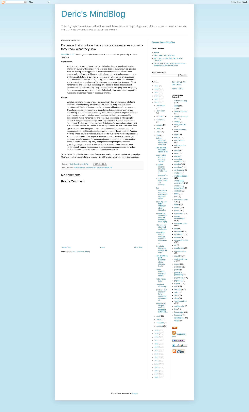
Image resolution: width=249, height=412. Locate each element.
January (159, 326)
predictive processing (178, 274)
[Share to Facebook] (102, 164)
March (159, 319)
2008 (156, 371)
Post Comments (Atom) (81, 252)
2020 (156, 330)
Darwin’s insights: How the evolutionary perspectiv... (162, 170)
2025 (156, 89)
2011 (156, 361)
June (158, 132)
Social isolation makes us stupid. (161, 272)
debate (177, 150)
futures (177, 208)
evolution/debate (103, 167)
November (160, 111)
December (160, 106)
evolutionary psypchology (179, 187)
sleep (176, 298)
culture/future (179, 140)
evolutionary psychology (179, 182)
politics (177, 270)
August (159, 125)
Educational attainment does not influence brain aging (161, 217)
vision (176, 321)
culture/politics (180, 145)
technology (178, 312)
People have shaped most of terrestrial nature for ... (162, 308)
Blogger (135, 393)
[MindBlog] (178, 341)
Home (102, 248)
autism (177, 122)
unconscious (179, 318)
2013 (156, 354)
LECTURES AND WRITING (164, 56)
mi (175, 245)
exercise (177, 191)
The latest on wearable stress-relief (161, 150)
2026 (156, 86)
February (160, 323)
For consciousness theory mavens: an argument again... (161, 193)
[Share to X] (100, 164)
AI (175, 109)
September (160, 120)
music (176, 264)
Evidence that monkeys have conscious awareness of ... (161, 295)
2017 (156, 340)
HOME (156, 53)
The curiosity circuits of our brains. (161, 227)
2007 (156, 374)
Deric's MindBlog (93, 14)
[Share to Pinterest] (105, 164)
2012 (156, 357)
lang (176, 229)
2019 (156, 334)
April (158, 316)
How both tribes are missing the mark (161, 249)
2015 (156, 347)
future (176, 205)
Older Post (138, 248)
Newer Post (66, 248)
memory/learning (181, 240)
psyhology (178, 281)
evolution (178, 173)
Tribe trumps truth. (161, 280)
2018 (156, 337)
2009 (156, 367)
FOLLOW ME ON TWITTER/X (178, 83)
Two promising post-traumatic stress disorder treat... (162, 261)
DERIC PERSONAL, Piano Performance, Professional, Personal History (170, 64)
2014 (156, 351)
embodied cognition (178, 160)
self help (177, 289)
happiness (178, 213)
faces (176, 194)
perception (178, 267)
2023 (156, 96)
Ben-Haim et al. (67, 54)
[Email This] (94, 164)
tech (176, 309)
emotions (178, 167)
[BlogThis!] (97, 164)
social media (179, 306)
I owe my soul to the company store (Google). (161, 206)
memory (177, 237)
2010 (156, 364)
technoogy (178, 315)
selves (176, 292)
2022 (156, 99)
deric (176, 153)
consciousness (91, 167)
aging (176, 106)
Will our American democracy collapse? (161, 141)
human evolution (180, 224)
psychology (178, 278)
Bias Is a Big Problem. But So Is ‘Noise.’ (161, 158)
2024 (156, 93)
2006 (156, 377)
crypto (176, 135)
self (111, 167)
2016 (156, 344)
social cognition (180, 301)
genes (176, 211)
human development (179, 217)
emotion (177, 164)
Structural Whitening (161, 285)
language (178, 231)
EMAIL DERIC (177, 89)
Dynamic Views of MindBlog (163, 42)
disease (177, 156)
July (158, 129)
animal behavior (79, 167)
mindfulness (179, 248)
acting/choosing (180, 101)
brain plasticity (180, 125)
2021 (156, 103)
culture (177, 137)
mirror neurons (180, 251)
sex (175, 295)
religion (177, 284)
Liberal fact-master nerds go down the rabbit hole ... (161, 238)
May (158, 135)
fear (175, 197)
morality (177, 256)
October (159, 116)
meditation (178, 234)
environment (179, 170)
